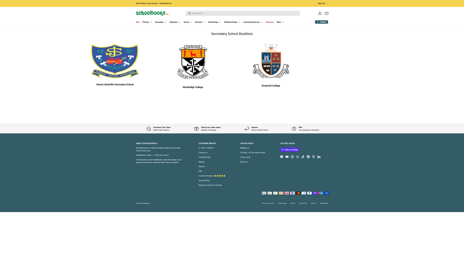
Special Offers (204, 180)
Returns (202, 166)
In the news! (245, 157)
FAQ (200, 171)
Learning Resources (251, 22)
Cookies (292, 203)
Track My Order (205, 157)
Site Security (303, 203)
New (138, 22)
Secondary (159, 22)
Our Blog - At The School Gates (252, 153)
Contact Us (203, 153)
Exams (186, 22)
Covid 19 (313, 203)
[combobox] (243, 13)
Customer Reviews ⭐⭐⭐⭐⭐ (212, 176)
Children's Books (230, 22)
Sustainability (324, 203)
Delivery (202, 162)
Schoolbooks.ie (145, 203)
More (279, 22)
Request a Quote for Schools (210, 185)
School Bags (213, 22)
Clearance (270, 22)
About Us (244, 162)
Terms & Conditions (268, 203)
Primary (145, 22)
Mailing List (244, 148)
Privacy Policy (282, 203)
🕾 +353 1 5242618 (206, 148)
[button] (326, 13)
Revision (198, 22)
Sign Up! (321, 3)
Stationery (174, 22)
